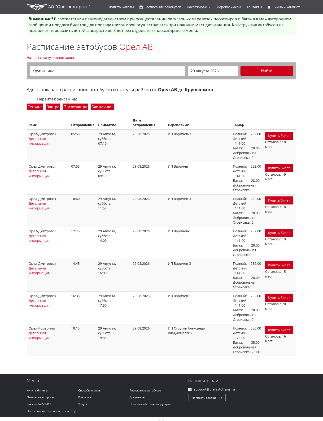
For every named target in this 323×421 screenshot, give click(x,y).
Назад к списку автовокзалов (50, 57)
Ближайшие (102, 106)
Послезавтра (75, 106)
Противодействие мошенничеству (51, 411)
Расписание (162, 7)
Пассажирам (197, 7)
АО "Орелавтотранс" (68, 6)
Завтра (53, 106)
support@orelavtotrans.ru (214, 389)
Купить (121, 7)
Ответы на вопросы (40, 397)
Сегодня (35, 106)
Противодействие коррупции (150, 404)
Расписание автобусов (145, 390)
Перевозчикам (229, 7)
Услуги (82, 404)
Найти (266, 70)
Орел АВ (136, 46)
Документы (137, 397)
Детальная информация (39, 141)
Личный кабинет (285, 7)
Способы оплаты (89, 390)
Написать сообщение (207, 398)
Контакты (254, 7)
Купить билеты (37, 390)
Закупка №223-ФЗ (39, 404)
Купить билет (279, 135)
